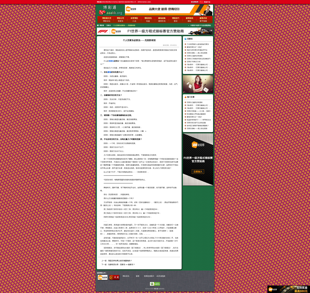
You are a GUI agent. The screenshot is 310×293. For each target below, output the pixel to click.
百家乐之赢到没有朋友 (195, 56)
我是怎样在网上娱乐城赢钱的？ (120, 261)
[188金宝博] (103, 279)
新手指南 (203, 21)
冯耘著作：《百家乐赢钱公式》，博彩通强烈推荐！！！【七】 (209, 64)
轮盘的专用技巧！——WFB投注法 (199, 120)
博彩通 (110, 7)
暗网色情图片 (149, 276)
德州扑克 (162, 21)
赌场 (109, 72)
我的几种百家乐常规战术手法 (197, 50)
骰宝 (176, 21)
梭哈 (189, 21)
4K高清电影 (160, 276)
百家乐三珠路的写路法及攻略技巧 (198, 59)
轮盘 (148, 21)
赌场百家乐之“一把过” (194, 47)
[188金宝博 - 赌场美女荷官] (198, 93)
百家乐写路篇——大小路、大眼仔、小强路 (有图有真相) (206, 111)
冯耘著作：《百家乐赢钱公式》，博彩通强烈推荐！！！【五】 (209, 70)
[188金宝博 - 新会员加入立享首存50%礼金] (169, 15)
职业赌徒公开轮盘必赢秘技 (196, 114)
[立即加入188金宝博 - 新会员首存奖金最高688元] (198, 186)
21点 (134, 21)
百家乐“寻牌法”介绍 (193, 62)
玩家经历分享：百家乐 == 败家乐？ (121, 264)
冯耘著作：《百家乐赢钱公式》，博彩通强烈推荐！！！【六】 (209, 67)
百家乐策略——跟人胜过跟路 (197, 53)
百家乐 (120, 21)
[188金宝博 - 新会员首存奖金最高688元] (155, 34)
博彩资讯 (126, 276)
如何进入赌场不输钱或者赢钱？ (198, 125)
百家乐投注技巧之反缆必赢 (196, 123)
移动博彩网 (194, 2)
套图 (137, 276)
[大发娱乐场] (114, 279)
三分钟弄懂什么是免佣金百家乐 (198, 44)
